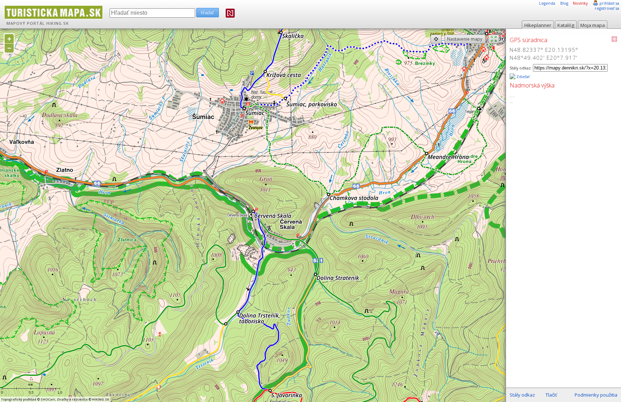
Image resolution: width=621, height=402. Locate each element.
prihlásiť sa (609, 3)
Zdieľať (522, 76)
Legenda (547, 3)
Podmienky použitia (596, 395)
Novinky (580, 3)
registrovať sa (607, 8)
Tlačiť (551, 395)
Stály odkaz (522, 395)
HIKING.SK (57, 23)
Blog (564, 3)
